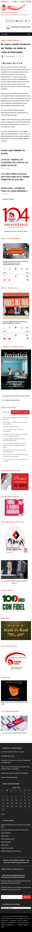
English (11, 199)
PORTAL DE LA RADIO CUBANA (9, 12)
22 (25, 803)
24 (3, 806)
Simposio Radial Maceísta (9, 777)
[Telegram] (27, 1)
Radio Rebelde (6, 833)
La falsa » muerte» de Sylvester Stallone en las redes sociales (14, 162)
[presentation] (6, 412)
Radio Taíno (5, 845)
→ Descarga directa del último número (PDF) (15, 396)
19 (12, 803)
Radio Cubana (11, 56)
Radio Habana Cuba (7, 839)
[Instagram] (21, 1)
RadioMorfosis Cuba (7, 756)
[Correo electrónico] (30, 1)
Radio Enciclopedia (7, 848)
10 (3, 800)
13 (16, 800)
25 (7, 806)
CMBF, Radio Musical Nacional (11, 851)
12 (12, 800)
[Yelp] (25, 1)
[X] (18, 1)
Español (5, 199)
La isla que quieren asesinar (11, 426)
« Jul (2, 814)
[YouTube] (15, 1)
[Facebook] (13, 1)
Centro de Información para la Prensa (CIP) (14, 830)
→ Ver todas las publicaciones (10, 400)
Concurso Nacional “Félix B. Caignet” (13, 752)
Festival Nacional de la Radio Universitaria (14, 773)
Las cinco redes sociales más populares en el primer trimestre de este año (15, 177)
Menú (6, 34)
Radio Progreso (6, 842)
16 (29, 800)
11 (7, 800)
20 (16, 803)
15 (25, 800)
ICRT (2, 927)
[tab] (6, 412)
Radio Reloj (5, 836)
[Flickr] (23, 1)
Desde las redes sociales (10, 40)
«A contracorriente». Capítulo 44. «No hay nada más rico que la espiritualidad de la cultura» (14, 445)
